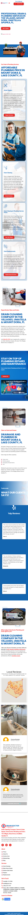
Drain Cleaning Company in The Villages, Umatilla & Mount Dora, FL (13, 318)
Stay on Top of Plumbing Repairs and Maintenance (13, 361)
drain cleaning (10, 649)
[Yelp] (10, 845)
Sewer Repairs (8, 90)
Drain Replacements (9, 251)
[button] (9, 3)
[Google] (6, 845)
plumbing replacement (19, 649)
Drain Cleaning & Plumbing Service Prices (14, 211)
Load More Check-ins (13, 803)
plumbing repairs (16, 655)
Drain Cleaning (8, 173)
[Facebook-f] (2, 845)
